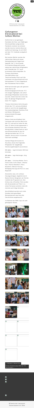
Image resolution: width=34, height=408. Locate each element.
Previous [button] (7, 377)
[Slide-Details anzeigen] (6, 382)
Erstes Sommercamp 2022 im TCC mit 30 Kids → (16, 366)
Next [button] (27, 377)
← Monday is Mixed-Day (13, 363)
